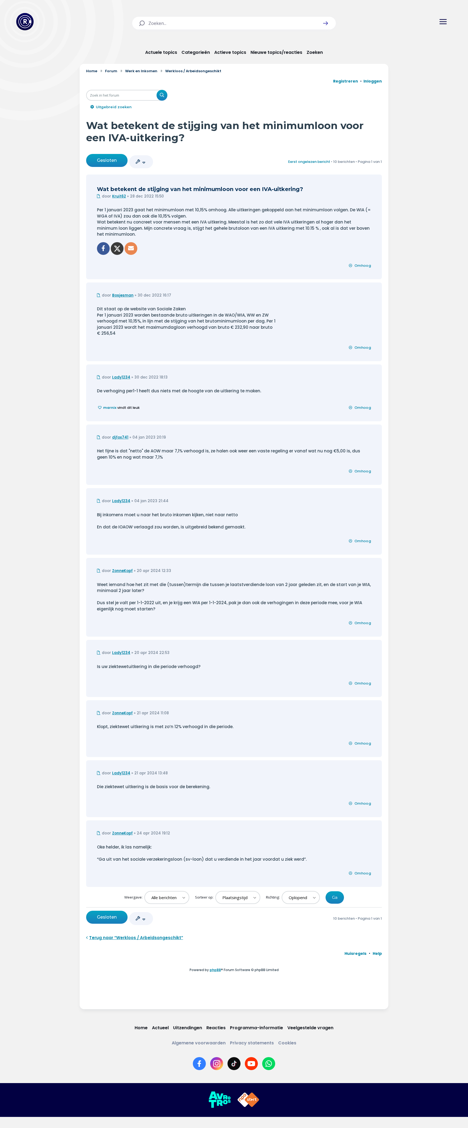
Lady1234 (121, 377)
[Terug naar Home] (25, 21)
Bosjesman (123, 295)
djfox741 (120, 437)
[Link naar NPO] (248, 1099)
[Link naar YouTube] (251, 1063)
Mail (131, 248)
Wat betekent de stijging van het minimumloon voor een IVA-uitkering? (200, 189)
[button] (325, 23)
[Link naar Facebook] (199, 1063)
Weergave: (133, 897)
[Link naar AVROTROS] (220, 1099)
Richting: (273, 897)
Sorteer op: (204, 897)
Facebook (103, 248)
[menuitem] (355, 953)
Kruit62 (119, 196)
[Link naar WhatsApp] (268, 1063)
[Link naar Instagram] (216, 1063)
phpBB (215, 970)
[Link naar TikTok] (233, 1063)
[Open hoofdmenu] (443, 21)
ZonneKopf (122, 570)
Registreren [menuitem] (345, 81)
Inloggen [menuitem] (372, 81)
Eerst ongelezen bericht (309, 161)
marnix (109, 407)
